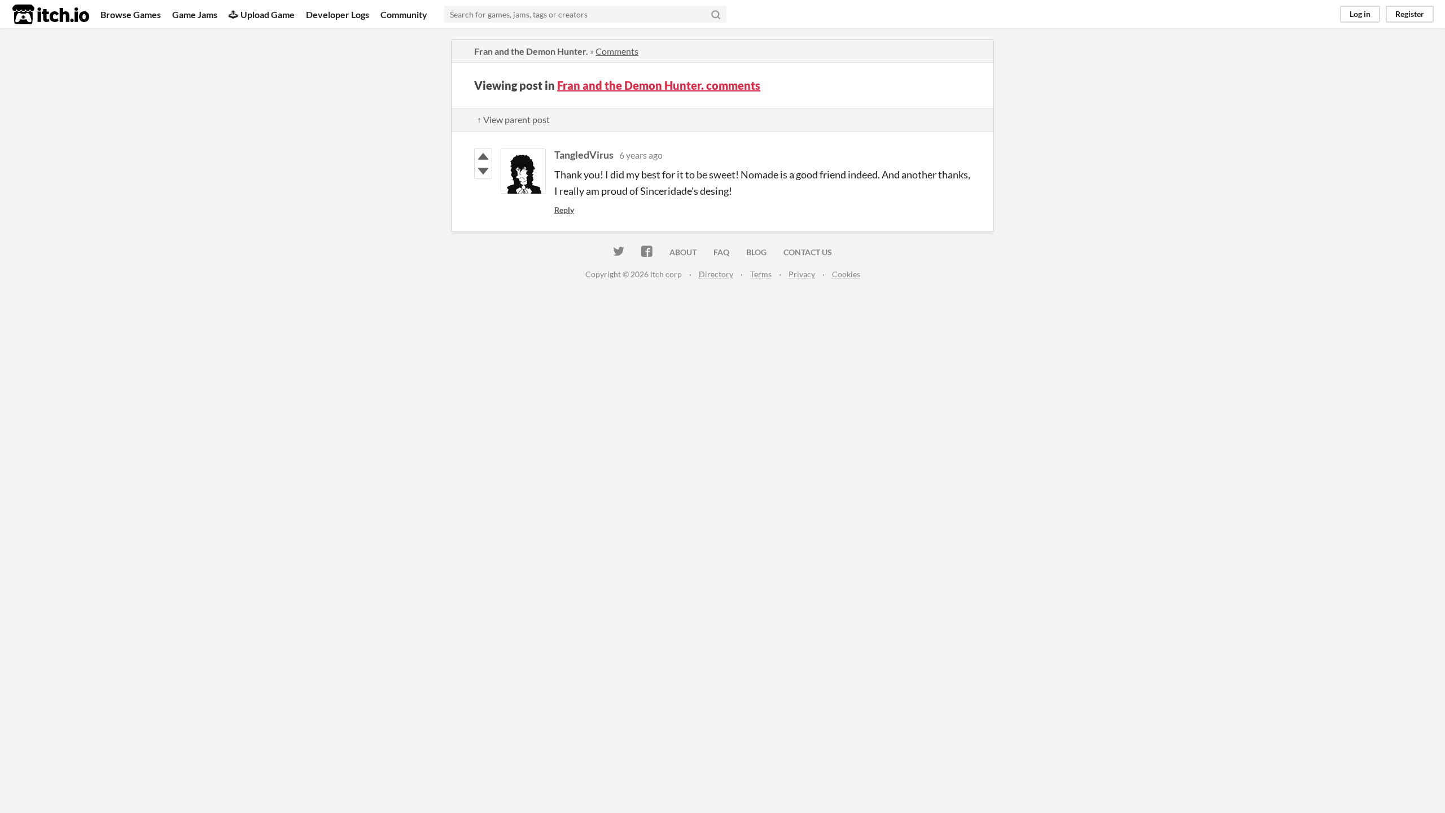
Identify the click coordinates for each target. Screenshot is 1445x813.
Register (1409, 14)
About (683, 252)
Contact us (807, 252)
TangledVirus (584, 154)
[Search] (715, 14)
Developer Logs (337, 14)
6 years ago (641, 155)
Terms (761, 274)
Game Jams (194, 14)
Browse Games (130, 14)
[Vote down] (483, 171)
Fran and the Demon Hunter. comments (658, 85)
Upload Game (267, 14)
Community (403, 14)
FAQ (721, 252)
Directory (716, 274)
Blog (756, 252)
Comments (616, 51)
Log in (1360, 14)
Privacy (802, 274)
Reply (564, 210)
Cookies (846, 274)
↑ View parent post (513, 119)
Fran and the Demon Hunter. (531, 51)
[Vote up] (483, 156)
